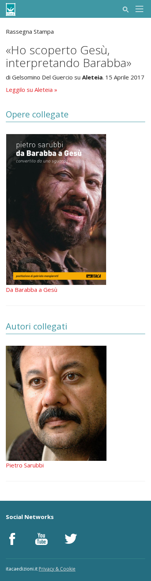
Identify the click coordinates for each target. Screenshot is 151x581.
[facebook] (12, 539)
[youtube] (41, 539)
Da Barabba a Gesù (31, 289)
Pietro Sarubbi (25, 465)
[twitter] (71, 539)
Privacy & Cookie (57, 568)
